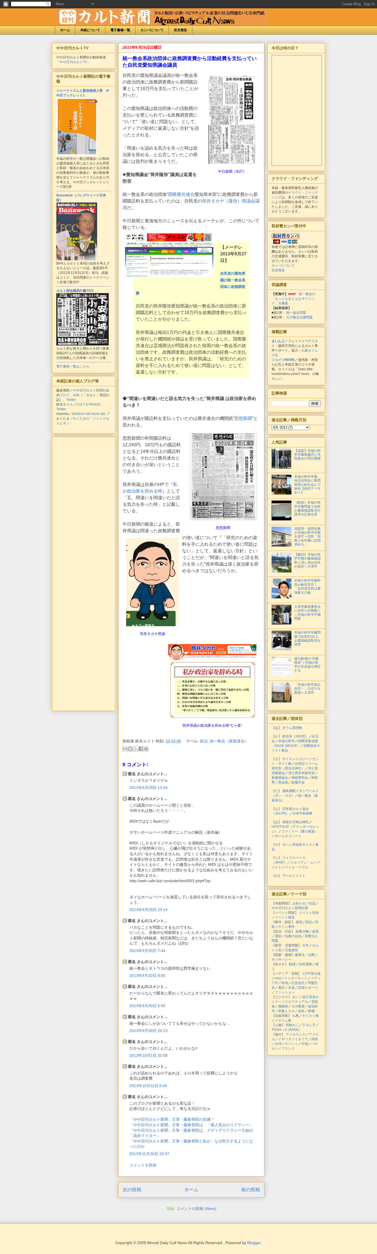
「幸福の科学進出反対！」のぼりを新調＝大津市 (307, 688)
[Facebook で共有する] (141, 749)
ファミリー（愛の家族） (300, 831)
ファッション (285, 992)
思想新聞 (243, 418)
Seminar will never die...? (91, 414)
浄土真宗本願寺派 (301, 773)
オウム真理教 (292, 728)
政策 (315, 931)
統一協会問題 (296, 313)
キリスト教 (310, 1016)
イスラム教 (283, 1020)
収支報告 (180, 30)
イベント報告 (285, 917)
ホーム (65, 30)
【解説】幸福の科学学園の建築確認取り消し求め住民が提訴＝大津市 (307, 560)
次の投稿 (132, 1189)
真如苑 (283, 782)
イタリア (301, 1039)
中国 (304, 1044)
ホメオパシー (281, 959)
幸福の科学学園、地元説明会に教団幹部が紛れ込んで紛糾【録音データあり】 (307, 484)
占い (295, 997)
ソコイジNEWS (283, 360)
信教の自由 (293, 936)
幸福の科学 (286, 741)
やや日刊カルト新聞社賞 (290, 908)
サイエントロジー (295, 759)
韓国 (314, 1039)
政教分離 (302, 931)
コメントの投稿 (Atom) (196, 1208)
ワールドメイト (294, 876)
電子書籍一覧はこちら (72, 366)
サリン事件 (286, 927)
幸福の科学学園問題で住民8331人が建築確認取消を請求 (307, 638)
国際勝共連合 (181, 194)
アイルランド (296, 1034)
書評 (281, 988)
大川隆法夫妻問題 (299, 317)
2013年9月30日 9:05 (147, 1006)
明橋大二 (292, 1025)
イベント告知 (309, 913)
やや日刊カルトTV (73, 62)
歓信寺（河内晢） (295, 736)
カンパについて (152, 30)
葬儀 (311, 1011)
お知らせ (299, 903)
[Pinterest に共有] (146, 749)
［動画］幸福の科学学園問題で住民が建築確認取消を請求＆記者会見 (307, 508)
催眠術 (283, 1006)
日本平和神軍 (302, 813)
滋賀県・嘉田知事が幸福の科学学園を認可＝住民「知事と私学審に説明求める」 (307, 537)
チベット (291, 1044)
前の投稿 (250, 1189)
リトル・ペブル (296, 867)
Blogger (254, 1243)
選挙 (278, 936)
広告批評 (298, 983)
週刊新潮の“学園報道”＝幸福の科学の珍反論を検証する (307, 664)
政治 (204, 741)
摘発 (299, 922)
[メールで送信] (125, 749)
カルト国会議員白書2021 (75, 291)
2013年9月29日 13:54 (148, 787)
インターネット (295, 978)
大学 (305, 945)
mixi (278, 978)
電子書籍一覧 (120, 30)
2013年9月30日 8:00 (147, 975)
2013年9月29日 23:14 (148, 909)
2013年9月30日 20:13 (148, 1030)
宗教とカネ (286, 1011)
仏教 (295, 1016)
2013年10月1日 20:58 (148, 1055)
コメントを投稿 (142, 1165)
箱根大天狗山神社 (295, 822)
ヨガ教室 (298, 1006)
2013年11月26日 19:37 (149, 1154)
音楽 (291, 988)
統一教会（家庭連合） (229, 741)
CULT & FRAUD (88, 404)
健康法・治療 (305, 955)
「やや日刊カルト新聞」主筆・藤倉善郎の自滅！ (171, 1119)
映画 (285, 983)
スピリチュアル (296, 1002)
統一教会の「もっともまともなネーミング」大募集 (293, 298)
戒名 (301, 1011)
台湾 (278, 1044)
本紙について (90, 30)
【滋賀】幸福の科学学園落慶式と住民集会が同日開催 (307, 455)
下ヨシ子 (308, 1025)
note (76, 395)
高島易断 (289, 791)
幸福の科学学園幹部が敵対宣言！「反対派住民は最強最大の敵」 (307, 586)
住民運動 (305, 964)
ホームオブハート (288, 836)
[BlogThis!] (130, 749)
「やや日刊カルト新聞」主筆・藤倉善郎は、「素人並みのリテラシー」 (191, 1125)
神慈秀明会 (299, 778)
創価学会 (298, 782)
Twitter (71, 400)
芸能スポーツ (308, 988)
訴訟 (309, 922)
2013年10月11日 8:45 (148, 1085)
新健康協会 (280, 778)
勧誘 (292, 964)
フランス (288, 1048)
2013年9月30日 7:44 (147, 950)
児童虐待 (291, 950)
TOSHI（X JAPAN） (287, 1030)
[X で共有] (135, 749)
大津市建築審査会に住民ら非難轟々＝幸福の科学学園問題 (307, 612)
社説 (312, 903)
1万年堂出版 (311, 973)
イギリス (284, 1039)
